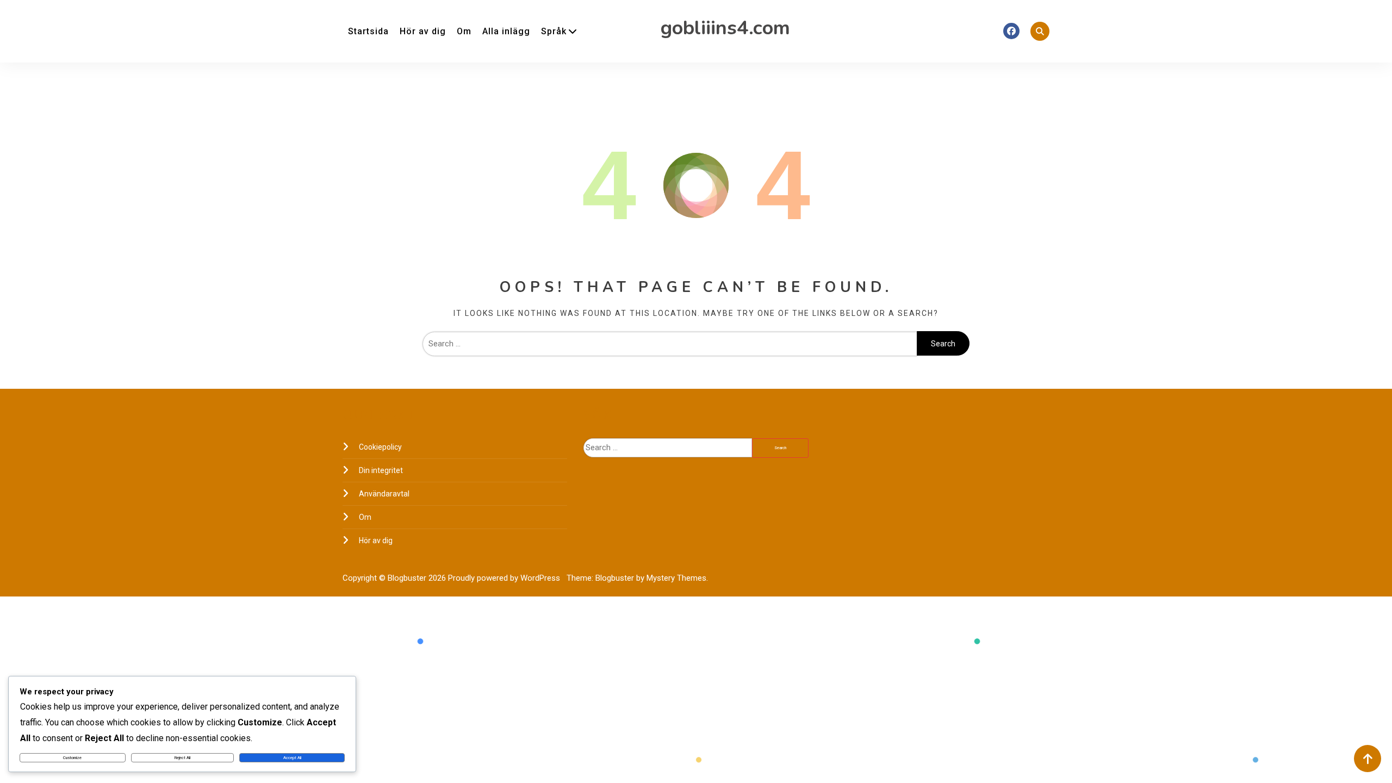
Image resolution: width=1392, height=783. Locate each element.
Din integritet (381, 470)
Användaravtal (384, 493)
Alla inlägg (506, 31)
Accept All (292, 757)
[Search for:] (669, 344)
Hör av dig (423, 31)
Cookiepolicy (380, 447)
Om (464, 31)
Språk (554, 31)
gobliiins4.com (725, 28)
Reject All (182, 757)
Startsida (368, 31)
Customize (72, 757)
